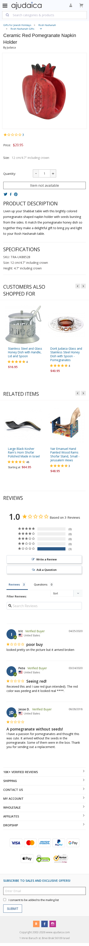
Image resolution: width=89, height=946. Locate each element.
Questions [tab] (41, 584)
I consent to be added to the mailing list (34, 900)
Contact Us (13, 790)
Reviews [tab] (14, 584)
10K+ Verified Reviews (20, 772)
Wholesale (12, 807)
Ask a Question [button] (47, 570)
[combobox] (44, 15)
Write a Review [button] (46, 559)
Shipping (10, 781)
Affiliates (11, 816)
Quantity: (9, 174)
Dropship (10, 825)
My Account (13, 798)
